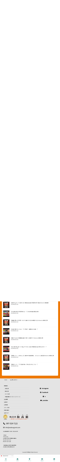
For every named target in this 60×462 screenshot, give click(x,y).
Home (5, 379)
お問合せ (42, 460)
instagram (45, 388)
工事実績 (6, 404)
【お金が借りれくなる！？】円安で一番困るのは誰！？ (24, 329)
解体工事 (7, 391)
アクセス (29, 460)
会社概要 (6, 399)
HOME (17, 460)
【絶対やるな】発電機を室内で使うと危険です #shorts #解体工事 (27, 338)
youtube (45, 400)
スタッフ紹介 (7, 407)
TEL (54, 460)
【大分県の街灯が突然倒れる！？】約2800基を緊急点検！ (25, 311)
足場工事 (7, 388)
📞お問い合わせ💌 (14, 379)
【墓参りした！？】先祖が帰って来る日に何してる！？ (24, 364)
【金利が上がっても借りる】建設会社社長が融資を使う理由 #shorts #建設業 (29, 303)
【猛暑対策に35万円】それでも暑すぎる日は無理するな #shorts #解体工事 (29, 320)
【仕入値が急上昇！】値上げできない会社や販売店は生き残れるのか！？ (29, 347)
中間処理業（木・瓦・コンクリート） (13, 396)
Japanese (5, 455)
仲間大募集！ (7, 410)
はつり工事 (7, 394)
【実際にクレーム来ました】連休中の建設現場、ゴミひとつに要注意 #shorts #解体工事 (32, 355)
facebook (45, 392)
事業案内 (6, 385)
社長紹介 (6, 402)
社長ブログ (6, 413)
